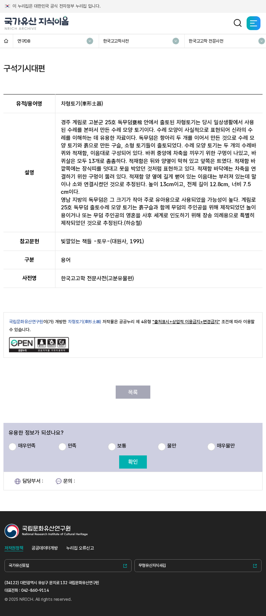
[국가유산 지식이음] (37, 23)
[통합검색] (237, 23)
